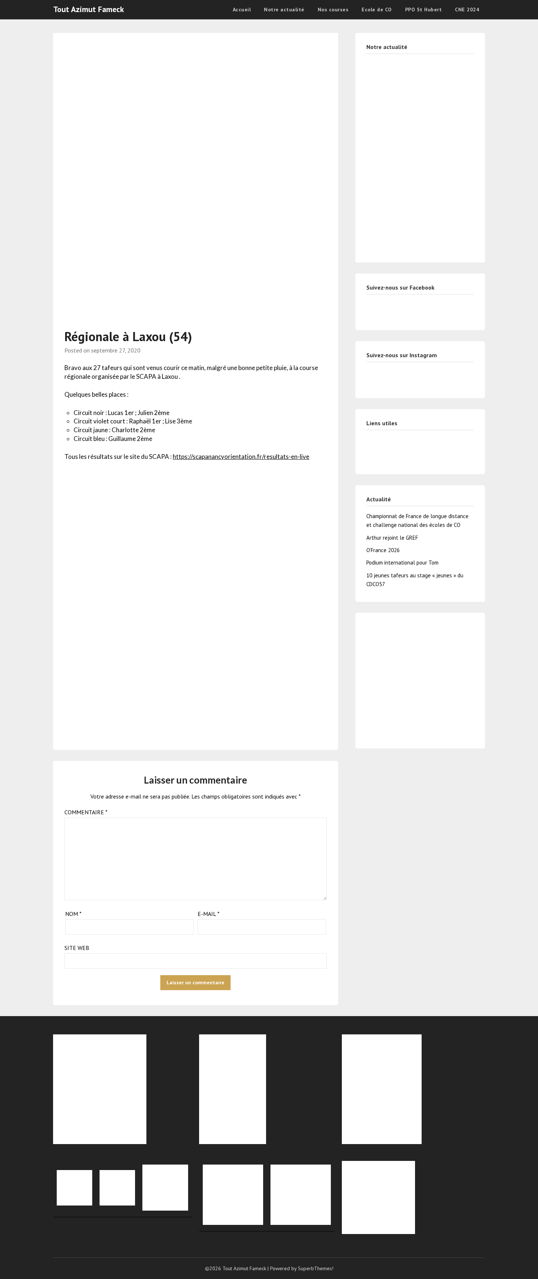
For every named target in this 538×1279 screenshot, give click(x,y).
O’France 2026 (383, 550)
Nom (73, 913)
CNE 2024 (467, 9)
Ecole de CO (377, 9)
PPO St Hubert (423, 9)
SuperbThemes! (315, 1268)
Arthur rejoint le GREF (392, 537)
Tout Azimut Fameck (88, 9)
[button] (373, 676)
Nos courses (333, 9)
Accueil (242, 9)
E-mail (209, 913)
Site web (76, 947)
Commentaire (86, 812)
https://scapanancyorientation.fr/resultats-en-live (241, 456)
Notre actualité (284, 9)
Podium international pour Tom (402, 562)
